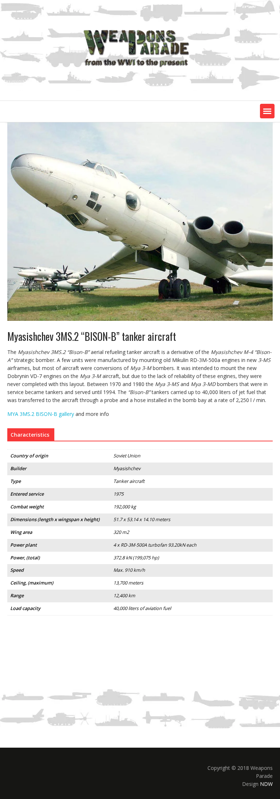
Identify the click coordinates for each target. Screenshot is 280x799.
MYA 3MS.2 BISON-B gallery (40, 413)
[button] (267, 111)
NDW (266, 783)
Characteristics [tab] (30, 434)
